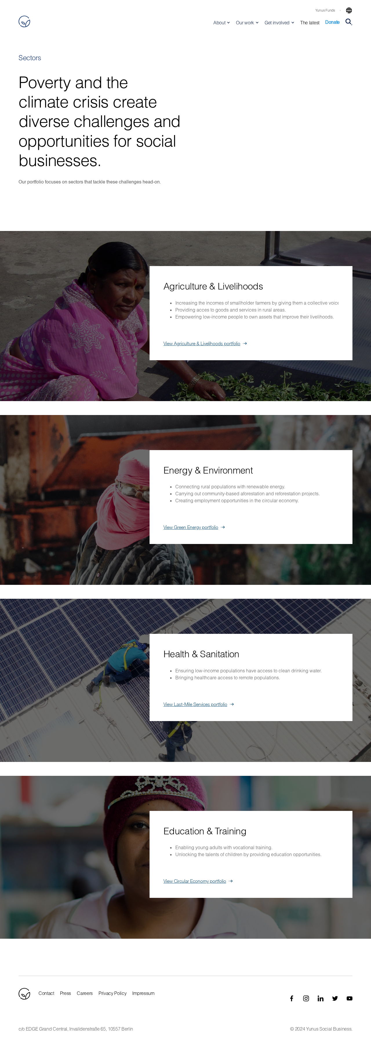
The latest (309, 22)
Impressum (143, 993)
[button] (346, 10)
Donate (332, 22)
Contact (46, 993)
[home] (24, 21)
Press (65, 993)
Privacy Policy (113, 993)
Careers (85, 993)
